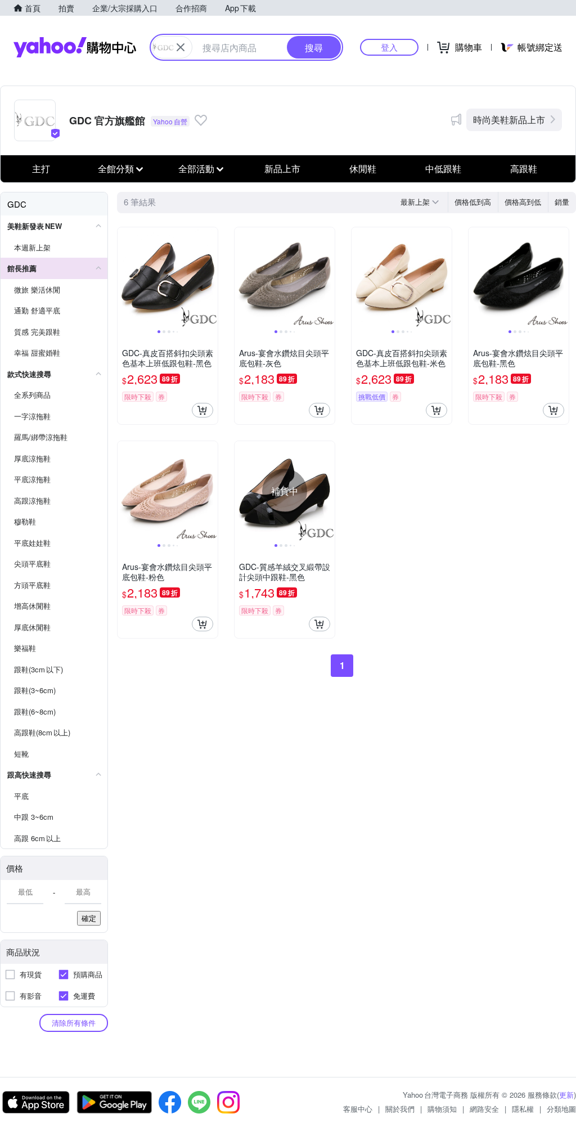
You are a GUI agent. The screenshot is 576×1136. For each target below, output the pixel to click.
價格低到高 (472, 201)
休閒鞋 (362, 168)
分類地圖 (561, 1108)
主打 (41, 168)
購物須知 (442, 1108)
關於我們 (400, 1108)
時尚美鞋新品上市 (509, 119)
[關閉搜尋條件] (180, 47)
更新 (566, 1094)
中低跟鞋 (443, 168)
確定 (89, 918)
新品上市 (282, 168)
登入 (389, 47)
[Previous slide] (125, 277)
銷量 (562, 201)
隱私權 (523, 1108)
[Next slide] (210, 277)
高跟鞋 (523, 168)
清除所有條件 (74, 1022)
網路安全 (484, 1108)
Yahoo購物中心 (75, 47)
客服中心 (357, 1108)
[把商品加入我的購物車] (202, 410)
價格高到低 (523, 201)
